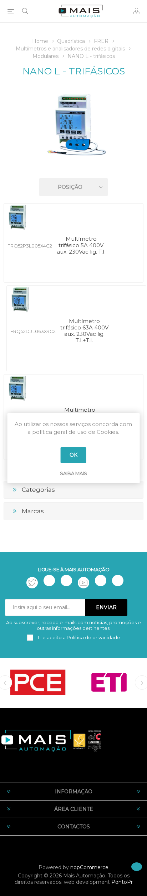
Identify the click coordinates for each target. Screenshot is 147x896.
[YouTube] (83, 582)
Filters (75, 166)
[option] (38, 682)
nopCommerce (89, 867)
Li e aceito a (78, 637)
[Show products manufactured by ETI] (109, 682)
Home (40, 41)
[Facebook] (49, 580)
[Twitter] (32, 582)
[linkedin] (100, 580)
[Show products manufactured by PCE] (38, 682)
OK (73, 455)
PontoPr (122, 882)
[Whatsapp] (117, 580)
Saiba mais (73, 473)
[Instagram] (66, 580)
